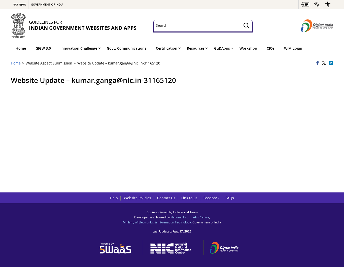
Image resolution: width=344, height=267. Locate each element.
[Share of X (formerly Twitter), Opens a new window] (324, 63)
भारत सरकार (19, 4)
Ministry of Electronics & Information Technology (157, 222)
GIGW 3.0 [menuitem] (43, 48)
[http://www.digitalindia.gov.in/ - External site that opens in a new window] (227, 247)
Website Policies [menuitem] (137, 197)
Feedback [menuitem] (211, 197)
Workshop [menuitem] (248, 48)
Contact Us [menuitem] (166, 197)
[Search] (246, 26)
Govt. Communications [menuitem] (126, 48)
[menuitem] (305, 4)
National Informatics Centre (189, 217)
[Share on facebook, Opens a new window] (318, 63)
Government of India (47, 4)
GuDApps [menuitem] (222, 48)
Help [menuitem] (114, 197)
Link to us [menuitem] (189, 197)
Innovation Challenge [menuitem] (78, 48)
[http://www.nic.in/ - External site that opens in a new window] (173, 247)
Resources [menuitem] (195, 48)
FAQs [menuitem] (229, 197)
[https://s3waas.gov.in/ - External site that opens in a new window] (118, 247)
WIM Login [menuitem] (293, 48)
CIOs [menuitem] (270, 48)
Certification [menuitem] (166, 48)
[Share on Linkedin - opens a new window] (331, 63)
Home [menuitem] (21, 48)
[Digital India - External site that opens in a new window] (317, 26)
